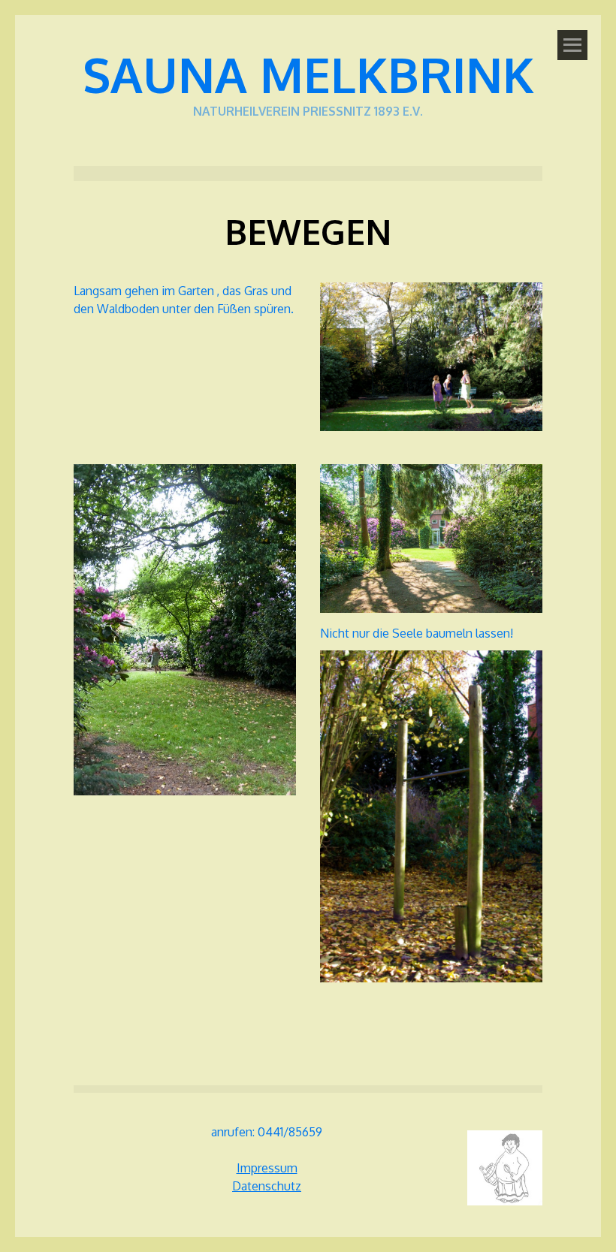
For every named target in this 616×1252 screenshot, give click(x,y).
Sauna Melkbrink (308, 74)
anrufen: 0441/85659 (266, 1131)
